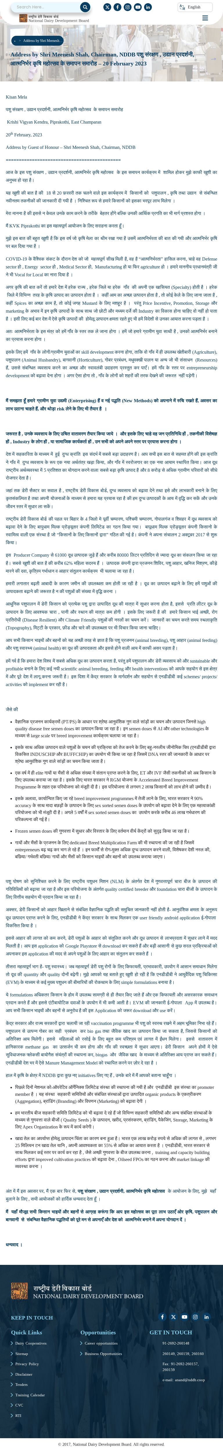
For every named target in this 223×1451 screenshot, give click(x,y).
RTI (18, 1415)
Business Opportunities (103, 1354)
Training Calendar (30, 1395)
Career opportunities (101, 1343)
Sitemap (21, 1354)
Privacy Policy (27, 1364)
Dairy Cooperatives (30, 1343)
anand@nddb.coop (190, 1380)
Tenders (21, 1384)
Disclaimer (23, 1374)
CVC (19, 1405)
